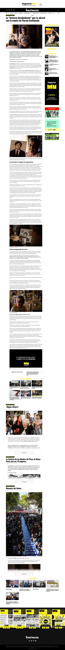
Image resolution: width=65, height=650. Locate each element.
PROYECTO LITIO (50, 13)
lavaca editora (21, 13)
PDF (8, 627)
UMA (54, 13)
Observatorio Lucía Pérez (43, 13)
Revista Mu (11, 13)
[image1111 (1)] (26, 367)
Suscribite (15, 13)
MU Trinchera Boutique (36, 13)
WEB (4, 627)
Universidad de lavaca (27, 13)
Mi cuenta (32, 15)
